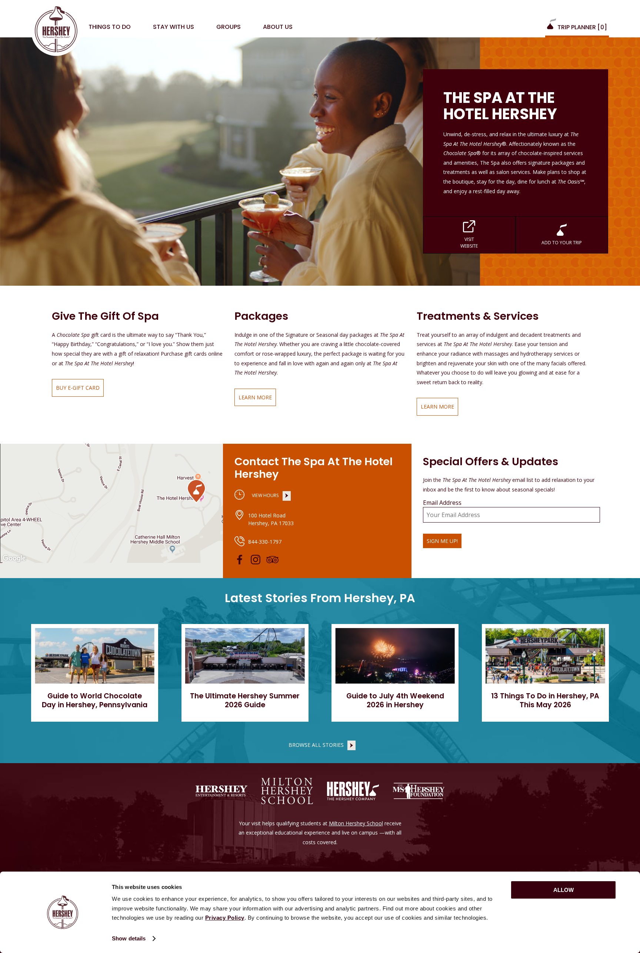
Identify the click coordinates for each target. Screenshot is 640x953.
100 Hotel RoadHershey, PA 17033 (271, 519)
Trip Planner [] (581, 27)
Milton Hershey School (356, 823)
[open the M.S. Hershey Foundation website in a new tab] (418, 791)
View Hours (263, 496)
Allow (563, 890)
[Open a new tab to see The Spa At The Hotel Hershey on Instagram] (255, 559)
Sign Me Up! (442, 540)
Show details (129, 938)
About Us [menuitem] (278, 27)
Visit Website (450, 244)
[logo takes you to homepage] (56, 31)
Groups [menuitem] (228, 27)
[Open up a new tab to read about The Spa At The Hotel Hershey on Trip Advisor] (272, 559)
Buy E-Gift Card (76, 390)
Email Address (442, 503)
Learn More (253, 400)
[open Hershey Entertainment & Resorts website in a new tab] (221, 791)
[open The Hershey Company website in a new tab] (353, 791)
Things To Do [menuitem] (110, 27)
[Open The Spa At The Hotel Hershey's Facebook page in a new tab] (239, 559)
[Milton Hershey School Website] (287, 791)
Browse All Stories (316, 744)
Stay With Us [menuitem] (173, 27)
